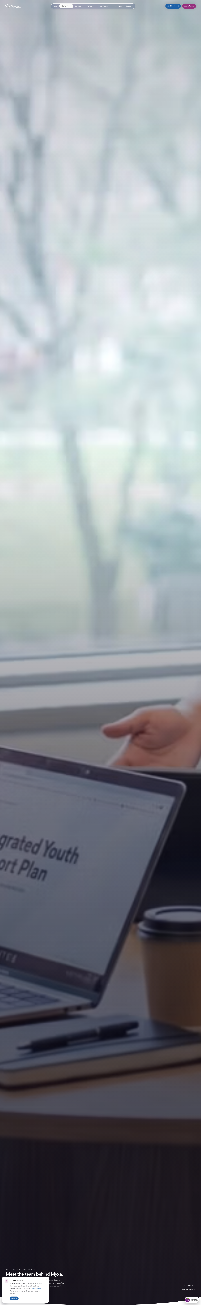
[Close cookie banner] (46, 1279)
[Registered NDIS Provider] (192, 1300)
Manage (14, 1298)
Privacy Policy (36, 1289)
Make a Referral (189, 6)
